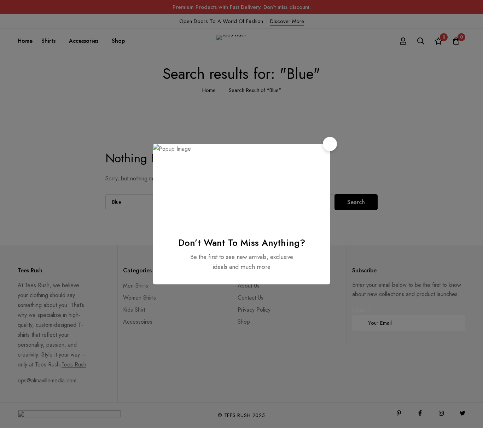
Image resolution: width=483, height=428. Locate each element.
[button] (330, 144)
